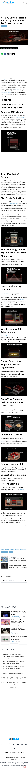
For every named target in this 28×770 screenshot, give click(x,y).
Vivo (13, 633)
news (2, 549)
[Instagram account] (10, 744)
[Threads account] (26, 744)
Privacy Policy (21, 752)
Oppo (13, 641)
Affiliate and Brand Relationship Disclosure (15, 757)
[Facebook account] (6, 744)
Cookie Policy (9, 755)
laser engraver (4, 552)
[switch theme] (24, 3)
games (13, 625)
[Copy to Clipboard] (13, 54)
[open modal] (26, 2)
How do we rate (14, 759)
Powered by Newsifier (14, 768)
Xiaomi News (15, 616)
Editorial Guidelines (18, 755)
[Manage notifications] (24, 767)
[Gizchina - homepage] (8, 2)
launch (7, 549)
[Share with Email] (10, 54)
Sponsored (4, 25)
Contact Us (13, 752)
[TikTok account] (14, 744)
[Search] (22, 2)
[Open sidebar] (1, 2)
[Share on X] (8, 54)
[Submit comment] (25, 580)
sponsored (23, 549)
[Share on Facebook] (5, 54)
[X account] (2, 744)
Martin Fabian (6, 27)
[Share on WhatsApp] (2, 54)
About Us (6, 752)
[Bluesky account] (22, 744)
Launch (17, 549)
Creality (17, 89)
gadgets (12, 549)
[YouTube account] (18, 744)
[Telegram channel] (14, 748)
